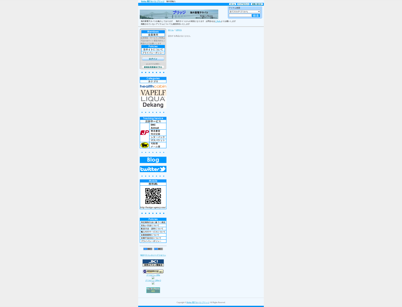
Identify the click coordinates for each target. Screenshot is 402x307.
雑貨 (153, 291)
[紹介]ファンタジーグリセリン (153, 255)
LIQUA (179, 30)
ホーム (171, 30)
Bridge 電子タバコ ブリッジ (152, 1)
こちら (218, 21)
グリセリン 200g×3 (153, 280)
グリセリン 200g (153, 275)
